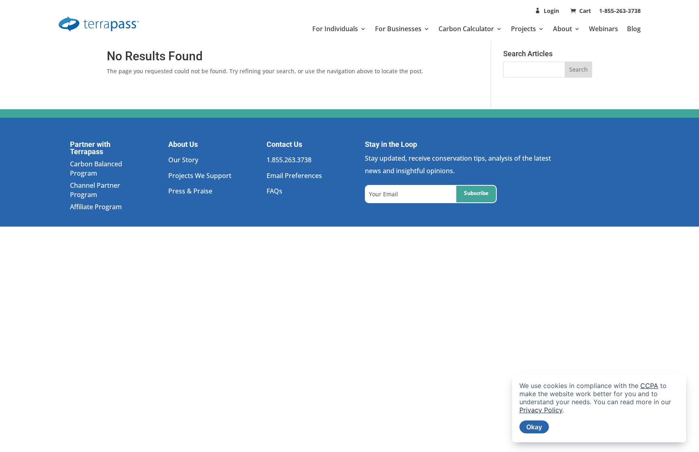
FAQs (274, 191)
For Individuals (335, 29)
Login (551, 11)
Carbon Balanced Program (96, 168)
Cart (586, 11)
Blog (634, 29)
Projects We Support (199, 175)
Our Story (183, 159)
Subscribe (476, 194)
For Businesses (398, 29)
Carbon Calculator (466, 29)
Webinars (603, 29)
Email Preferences (294, 175)
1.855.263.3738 (289, 159)
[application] (599, 408)
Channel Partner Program (95, 190)
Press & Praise (190, 191)
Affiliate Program (96, 206)
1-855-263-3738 (620, 11)
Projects (523, 29)
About (562, 29)
